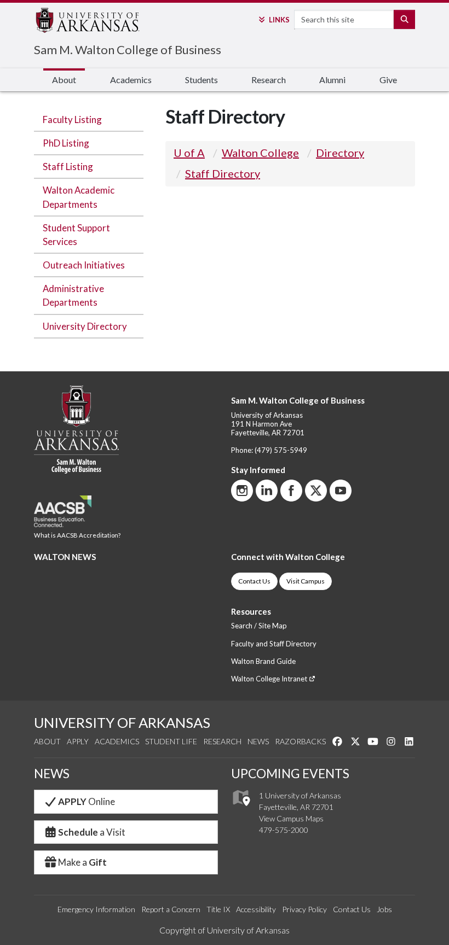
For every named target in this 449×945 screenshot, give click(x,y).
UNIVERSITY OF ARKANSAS (122, 722)
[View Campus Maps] (240, 809)
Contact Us (254, 581)
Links (279, 19)
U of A (189, 152)
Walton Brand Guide (263, 661)
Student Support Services (76, 234)
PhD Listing (66, 143)
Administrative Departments (73, 295)
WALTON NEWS (65, 557)
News (258, 741)
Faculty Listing (72, 119)
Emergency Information (96, 909)
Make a (82, 862)
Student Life (171, 741)
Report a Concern (170, 909)
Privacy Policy (304, 909)
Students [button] (201, 79)
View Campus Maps (291, 818)
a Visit (91, 832)
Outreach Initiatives (84, 265)
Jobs (384, 909)
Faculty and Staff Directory (273, 643)
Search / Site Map (259, 625)
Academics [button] (131, 79)
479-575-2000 (283, 830)
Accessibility (256, 909)
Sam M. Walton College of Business (127, 49)
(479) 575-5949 (281, 450)
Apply (78, 741)
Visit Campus (305, 581)
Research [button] (268, 79)
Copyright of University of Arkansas (224, 930)
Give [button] (388, 79)
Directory (340, 152)
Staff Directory (222, 173)
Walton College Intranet (270, 678)
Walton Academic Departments (78, 196)
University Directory (85, 326)
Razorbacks (300, 741)
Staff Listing (68, 166)
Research (222, 741)
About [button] (64, 79)
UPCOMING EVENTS (290, 773)
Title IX (218, 909)
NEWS (52, 773)
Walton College (260, 152)
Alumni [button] (332, 79)
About (47, 741)
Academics (117, 741)
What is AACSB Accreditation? (77, 535)
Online (86, 801)
